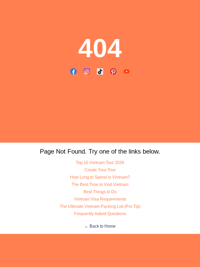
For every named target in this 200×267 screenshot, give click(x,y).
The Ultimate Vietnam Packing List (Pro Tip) (100, 206)
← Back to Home (100, 226)
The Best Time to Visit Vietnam (100, 184)
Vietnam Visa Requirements (100, 199)
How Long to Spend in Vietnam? (100, 177)
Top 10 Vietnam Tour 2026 (100, 162)
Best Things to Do (100, 192)
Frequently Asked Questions (100, 213)
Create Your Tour (100, 170)
